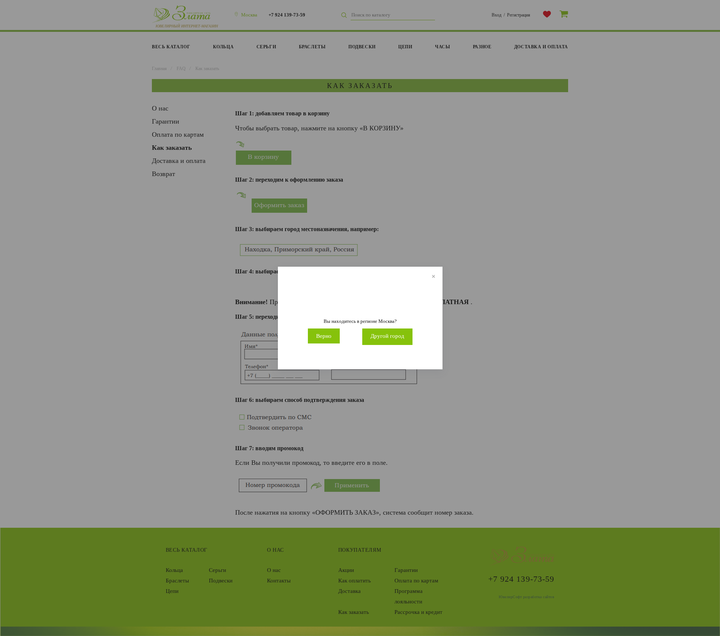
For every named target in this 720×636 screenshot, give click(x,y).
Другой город (387, 336)
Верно (324, 336)
